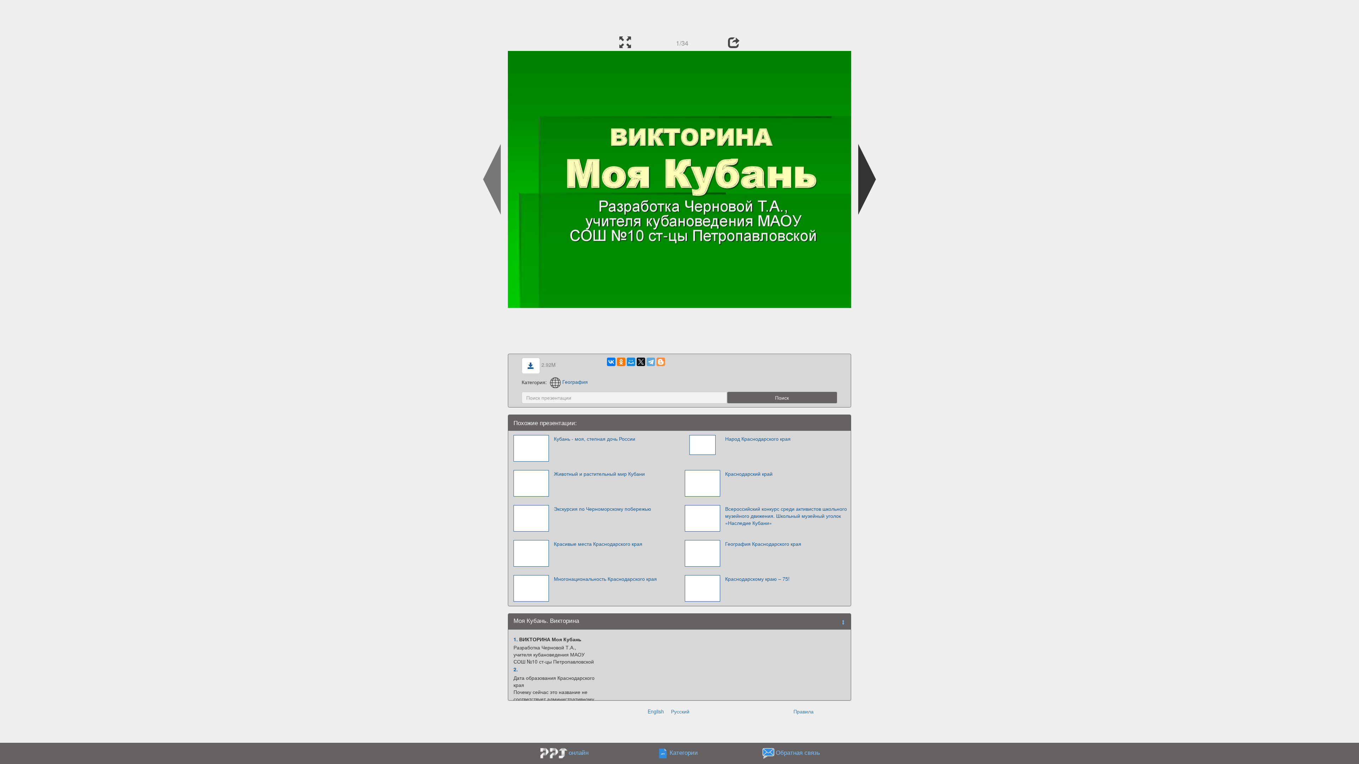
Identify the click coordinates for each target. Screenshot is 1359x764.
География (575, 381)
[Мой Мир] (631, 362)
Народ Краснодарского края (758, 438)
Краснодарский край (749, 473)
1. (516, 639)
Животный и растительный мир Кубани (599, 473)
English (656, 711)
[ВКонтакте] (611, 362)
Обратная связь (798, 752)
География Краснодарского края (763, 543)
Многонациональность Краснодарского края (605, 578)
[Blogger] (660, 362)
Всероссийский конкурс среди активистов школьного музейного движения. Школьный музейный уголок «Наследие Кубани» (786, 515)
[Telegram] (651, 362)
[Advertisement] (679, 16)
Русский (680, 711)
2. (516, 669)
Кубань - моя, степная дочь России (594, 438)
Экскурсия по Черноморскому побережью (602, 508)
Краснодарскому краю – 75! (757, 578)
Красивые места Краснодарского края (598, 543)
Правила (803, 711)
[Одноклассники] (621, 362)
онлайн (579, 752)
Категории (684, 752)
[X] (641, 362)
